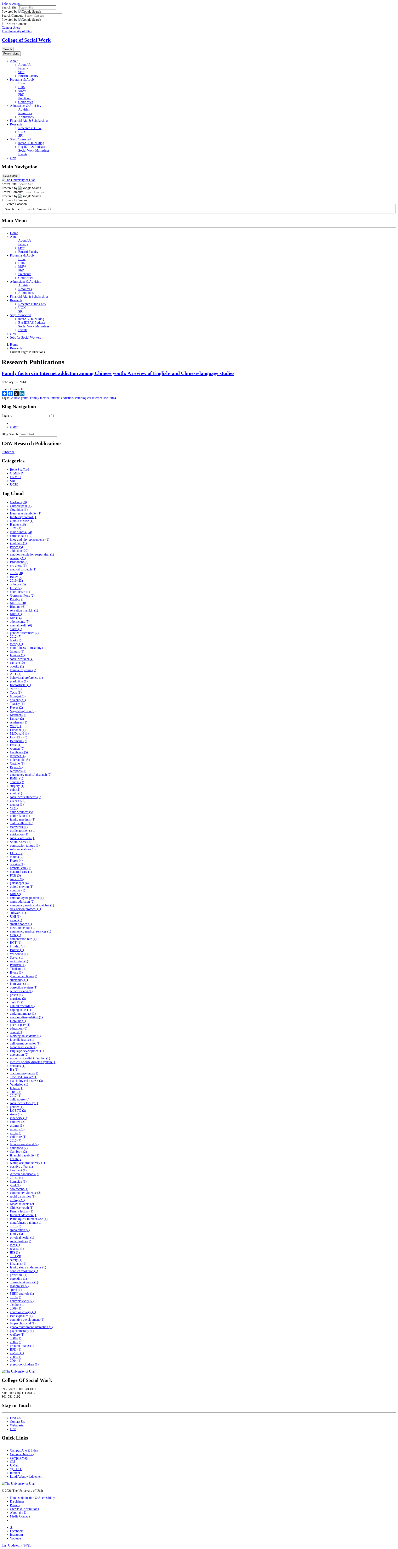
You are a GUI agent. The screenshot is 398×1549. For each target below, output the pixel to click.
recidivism (19, 961)
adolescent (19, 1189)
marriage (18, 998)
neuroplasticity (22, 1301)
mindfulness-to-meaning (28, 647)
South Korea (20, 842)
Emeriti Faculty (28, 76)
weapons (18, 771)
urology (17, 1200)
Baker (16, 577)
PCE (15, 875)
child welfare (21, 823)
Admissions (26, 117)
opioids (18, 584)
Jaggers (17, 651)
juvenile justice (22, 1039)
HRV (16, 588)
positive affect (21, 1166)
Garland (18, 502)
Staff (21, 72)
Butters (17, 950)
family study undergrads (28, 1267)
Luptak (17, 718)
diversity (18, 700)
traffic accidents (22, 830)
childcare (18, 1136)
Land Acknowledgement (26, 1476)
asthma (17, 1125)
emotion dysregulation (27, 898)
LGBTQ (18, 1110)
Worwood (19, 954)
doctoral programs (24, 1073)
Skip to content (11, 3)
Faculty (23, 68)
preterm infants (22, 1345)
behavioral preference (26, 677)
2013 (15, 1226)
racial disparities (22, 1196)
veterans (17, 1066)
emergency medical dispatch (30, 774)
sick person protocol (25, 909)
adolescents (19, 621)
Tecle (16, 692)
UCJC (22, 132)
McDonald (19, 733)
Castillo (17, 763)
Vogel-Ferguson (22, 711)
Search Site (13, 209)
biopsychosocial (22, 1323)
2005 (15, 1357)
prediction (19, 681)
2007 (15, 1342)
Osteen (17, 800)
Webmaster (17, 1425)
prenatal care (20, 868)
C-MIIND (16, 473)
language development (27, 1051)
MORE (18, 603)
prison (16, 995)
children (17, 1121)
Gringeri (17, 696)
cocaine (17, 864)
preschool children (24, 1364)
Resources (25, 113)
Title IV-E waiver (23, 1077)
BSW (21, 83)
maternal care (21, 871)
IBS (15, 1252)
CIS (12, 1461)
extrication (19, 834)
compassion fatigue (25, 845)
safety (16, 1260)
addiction (19, 550)
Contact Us (17, 1421)
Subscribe (8, 452)
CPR (15, 935)
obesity (17, 666)
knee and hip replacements (29, 539)
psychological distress (26, 1080)
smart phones (21, 924)
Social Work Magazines (33, 150)
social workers (21, 659)
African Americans (24, 1174)
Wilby (16, 726)
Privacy (15, 1505)
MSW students (22, 1204)
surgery (17, 786)
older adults (20, 759)
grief (15, 1185)
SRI (20, 135)
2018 (16, 573)
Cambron (18, 1151)
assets (16, 629)
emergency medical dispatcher (32, 905)
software (18, 912)
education (18, 1028)
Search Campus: (12, 15)
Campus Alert (11, 27)
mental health (21, 625)
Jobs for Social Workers (25, 337)
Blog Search (10, 434)
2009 (15, 1308)
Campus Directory (22, 1454)
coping (16, 1032)
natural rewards (22, 1006)
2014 (112, 398)
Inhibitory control (23, 517)
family (16, 1233)
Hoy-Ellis (18, 737)
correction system (23, 987)
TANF (16, 1002)
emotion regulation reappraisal (32, 554)
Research (16, 124)
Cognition (19, 509)
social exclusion (22, 838)
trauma (16, 856)
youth (16, 793)
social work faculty (24, 1103)
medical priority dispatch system (33, 1062)
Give (13, 158)
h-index (17, 946)
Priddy (16, 599)
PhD (21, 94)
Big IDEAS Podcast (31, 146)
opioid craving (21, 886)
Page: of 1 (28, 415)
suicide (17, 879)
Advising (24, 109)
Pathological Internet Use (91, 398)
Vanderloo (19, 1084)
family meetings (22, 819)
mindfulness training (25, 1222)
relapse (17, 1248)
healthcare (19, 752)
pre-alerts (18, 565)
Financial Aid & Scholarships (29, 120)
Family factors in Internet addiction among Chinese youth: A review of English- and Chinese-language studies (118, 373)
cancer (17, 662)
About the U (18, 1512)
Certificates (25, 102)
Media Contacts (20, 1516)
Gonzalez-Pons (22, 595)
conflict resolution (24, 1271)
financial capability (24, 1155)
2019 (16, 580)
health (16, 1159)
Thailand (18, 968)
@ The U (16, 1469)
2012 (15, 636)
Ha (14, 1069)
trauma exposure (23, 670)
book (15, 640)
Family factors (39, 398)
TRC (15, 1092)
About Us (24, 64)
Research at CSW (29, 128)
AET (15, 674)
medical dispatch (23, 569)
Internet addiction (61, 398)
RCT (15, 942)
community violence (25, 1192)
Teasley (17, 703)
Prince (16, 547)
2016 (15, 1133)
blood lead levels (23, 1047)
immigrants (19, 983)
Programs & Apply (22, 79)
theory (16, 644)
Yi (14, 808)
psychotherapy (22, 1331)
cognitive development (27, 1319)
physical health (22, 1237)
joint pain (18, 543)
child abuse (19, 1099)
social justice (20, 1241)
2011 (15, 1256)
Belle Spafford (19, 469)
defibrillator (20, 815)
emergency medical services (30, 931)
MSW (22, 90)
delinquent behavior (25, 1043)
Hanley (18, 524)
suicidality (19, 980)
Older (13, 427)
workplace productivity (27, 1163)
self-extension (21, 991)
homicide (18, 1181)
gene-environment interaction (31, 1327)
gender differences (24, 633)
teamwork (19, 827)
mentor (17, 804)
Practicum (24, 98)
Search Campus (36, 209)
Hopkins (18, 1021)
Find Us (15, 1418)
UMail (14, 1465)
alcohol (17, 1304)
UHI (15, 916)
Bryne (16, 767)
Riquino (17, 606)
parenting (18, 1278)
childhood (19, 1148)
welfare (17, 1334)
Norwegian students (25, 1036)
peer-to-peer (20, 1024)
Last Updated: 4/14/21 (16, 1545)
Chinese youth (19, 398)
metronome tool (22, 927)
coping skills (20, 1010)
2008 (15, 1338)
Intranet (15, 1473)
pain (15, 789)
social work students (25, 797)
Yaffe (16, 689)
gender (16, 1107)
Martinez (18, 715)
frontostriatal (20, 685)
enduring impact (23, 1013)
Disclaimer (17, 1501)
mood (16, 920)
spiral (16, 1289)
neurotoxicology (23, 1312)
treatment (18, 1170)
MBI (15, 894)
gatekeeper (19, 883)
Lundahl (17, 730)
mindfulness (21, 532)
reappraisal (19, 1286)
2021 (15, 528)
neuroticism (20, 591)
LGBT (16, 853)
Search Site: (9, 7)
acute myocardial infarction (30, 1058)
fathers (16, 1088)
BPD (15, 1349)
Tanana (17, 782)
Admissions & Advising (25, 105)
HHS (21, 87)
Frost (15, 745)
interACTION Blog (31, 143)
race (15, 1245)
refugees (17, 756)
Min (16, 618)
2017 (15, 1095)
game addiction (22, 901)
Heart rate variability (25, 513)
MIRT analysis (22, 1293)
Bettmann (18, 741)
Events (22, 154)
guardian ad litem (23, 976)
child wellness (21, 812)
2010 (15, 1297)
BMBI (16, 778)
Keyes (16, 707)
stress (16, 1114)
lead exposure (21, 1316)
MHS (16, 614)
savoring (18, 558)
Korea (16, 860)
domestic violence (24, 1282)
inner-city (18, 1118)
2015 (15, 1140)
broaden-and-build (24, 1144)
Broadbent (19, 562)
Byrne (16, 972)
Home (14, 233)
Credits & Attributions (24, 1509)
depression (19, 1054)
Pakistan (17, 965)
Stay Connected (20, 139)
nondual (17, 890)
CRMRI (15, 477)
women (17, 748)
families (17, 655)
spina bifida (20, 1230)
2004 (15, 1360)
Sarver (16, 957)
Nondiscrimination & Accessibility (32, 1497)
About (14, 61)
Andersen (18, 722)
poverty (17, 1129)
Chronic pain (21, 506)
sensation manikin (24, 610)
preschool (18, 1275)
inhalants (18, 1263)
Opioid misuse (21, 521)
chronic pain (21, 535)
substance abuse (22, 849)
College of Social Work (26, 40)
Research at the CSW (32, 304)
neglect (17, 1353)
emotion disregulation (26, 1017)
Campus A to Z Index (24, 1450)
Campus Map (19, 1458)
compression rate (23, 939)
